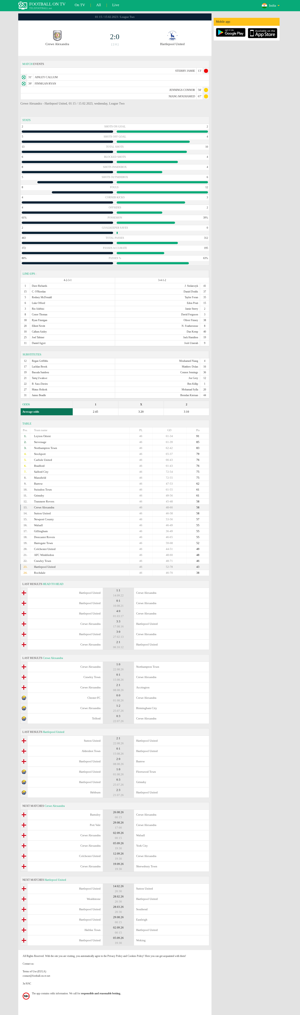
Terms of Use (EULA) (34, 971)
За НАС (27, 983)
